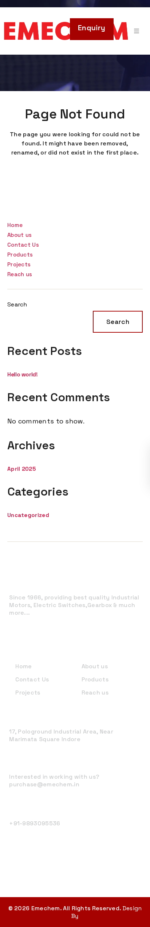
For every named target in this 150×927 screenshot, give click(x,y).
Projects (19, 264)
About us (19, 234)
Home (15, 225)
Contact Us (23, 244)
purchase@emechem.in (44, 784)
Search (17, 304)
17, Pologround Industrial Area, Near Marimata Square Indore (61, 735)
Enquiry (91, 27)
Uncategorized (28, 515)
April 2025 (21, 468)
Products (20, 254)
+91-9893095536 (34, 823)
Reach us (19, 274)
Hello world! (22, 374)
